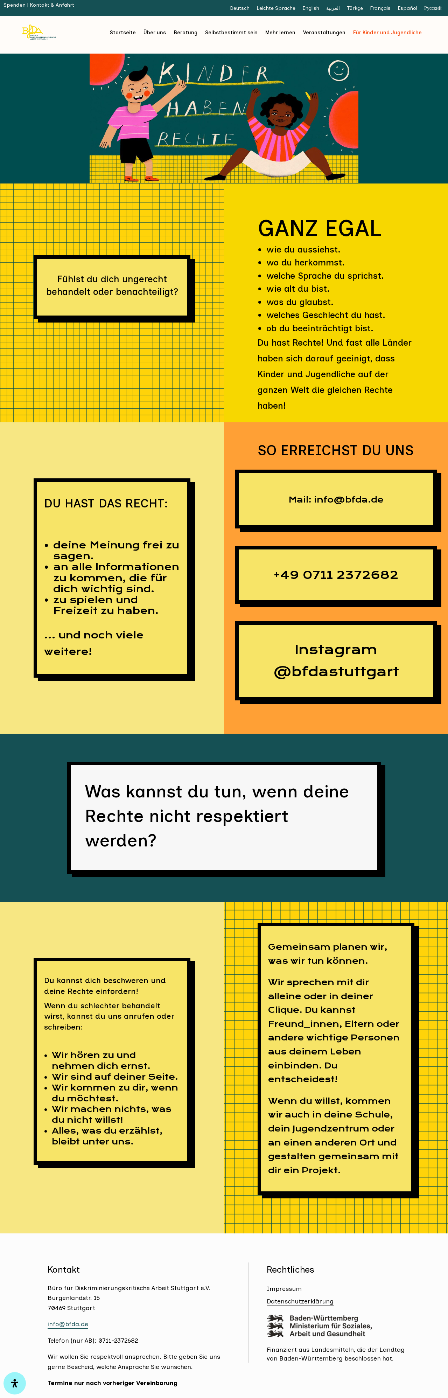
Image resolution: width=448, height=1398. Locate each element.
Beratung (185, 32)
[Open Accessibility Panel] (15, 1383)
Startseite (123, 32)
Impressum (284, 1288)
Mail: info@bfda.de (336, 500)
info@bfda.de (68, 1324)
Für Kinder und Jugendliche (387, 32)
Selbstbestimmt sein (231, 32)
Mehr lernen (280, 32)
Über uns (155, 32)
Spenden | (17, 5)
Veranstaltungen (324, 32)
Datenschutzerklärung (300, 1301)
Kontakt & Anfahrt (52, 5)
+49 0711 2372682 (336, 575)
